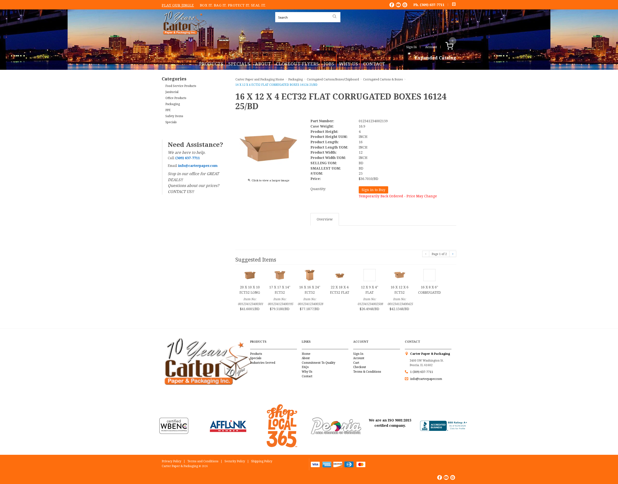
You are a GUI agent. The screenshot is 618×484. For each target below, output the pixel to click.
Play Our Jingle (178, 5)
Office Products (175, 98)
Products (211, 64)
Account (431, 47)
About (263, 64)
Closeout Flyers (297, 64)
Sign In (411, 47)
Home (306, 354)
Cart (356, 363)
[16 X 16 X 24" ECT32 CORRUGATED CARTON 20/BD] (310, 274)
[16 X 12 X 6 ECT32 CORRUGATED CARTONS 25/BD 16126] (400, 274)
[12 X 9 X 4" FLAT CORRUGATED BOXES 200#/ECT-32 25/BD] (370, 274)
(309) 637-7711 (432, 4)
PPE (168, 110)
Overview (325, 219)
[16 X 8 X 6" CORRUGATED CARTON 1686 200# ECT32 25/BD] (429, 274)
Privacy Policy (171, 461)
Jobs (329, 64)
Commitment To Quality (318, 363)
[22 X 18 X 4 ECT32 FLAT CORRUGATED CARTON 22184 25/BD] (340, 274)
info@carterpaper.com (425, 379)
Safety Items (174, 116)
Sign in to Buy (373, 189)
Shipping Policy (261, 461)
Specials (239, 64)
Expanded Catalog (435, 58)
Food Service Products (180, 86)
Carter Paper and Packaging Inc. (184, 38)
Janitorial (171, 92)
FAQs (305, 367)
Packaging (172, 104)
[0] (454, 47)
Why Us (348, 64)
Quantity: (318, 188)
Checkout (359, 367)
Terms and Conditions (202, 461)
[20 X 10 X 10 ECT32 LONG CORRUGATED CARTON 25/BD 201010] (250, 274)
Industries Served (262, 363)
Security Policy (235, 461)
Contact (374, 64)
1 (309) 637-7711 (421, 372)
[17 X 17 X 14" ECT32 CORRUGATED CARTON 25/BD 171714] (280, 274)
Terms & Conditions (367, 372)
